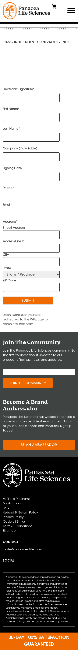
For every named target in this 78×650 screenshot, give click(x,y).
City (6, 254)
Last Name (11, 128)
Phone (8, 188)
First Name (11, 109)
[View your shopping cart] (54, 7)
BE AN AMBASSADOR (39, 445)
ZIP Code (9, 280)
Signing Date (12, 168)
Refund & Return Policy (20, 512)
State (7, 268)
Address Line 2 (13, 241)
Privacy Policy (13, 517)
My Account (12, 503)
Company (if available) (20, 148)
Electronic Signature (18, 89)
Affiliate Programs (16, 499)
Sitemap (9, 530)
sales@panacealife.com (23, 549)
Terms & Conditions (17, 526)
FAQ (6, 508)
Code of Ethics (14, 521)
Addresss (10, 221)
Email (7, 205)
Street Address (14, 228)
